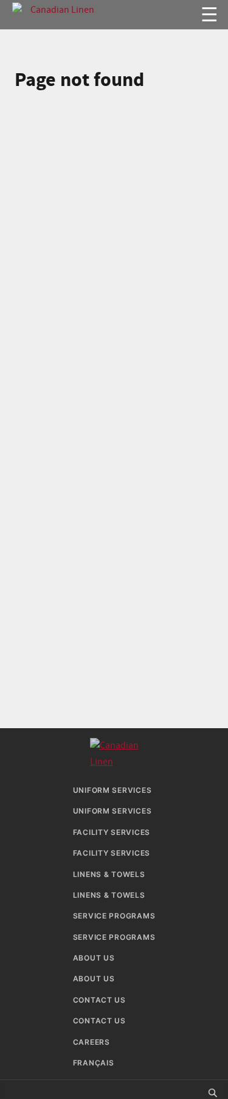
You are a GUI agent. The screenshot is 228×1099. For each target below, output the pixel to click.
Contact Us (99, 999)
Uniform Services (112, 790)
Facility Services (111, 832)
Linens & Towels (109, 874)
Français (93, 1062)
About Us (94, 957)
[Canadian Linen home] (96, 6)
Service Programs (114, 915)
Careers (91, 1042)
